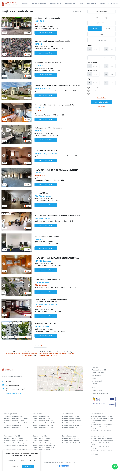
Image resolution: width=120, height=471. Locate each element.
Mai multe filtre (101, 98)
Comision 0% (93, 91)
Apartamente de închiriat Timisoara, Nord (15, 449)
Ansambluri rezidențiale (39, 3)
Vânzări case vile (38, 414)
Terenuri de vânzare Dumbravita (71, 418)
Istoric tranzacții (91, 3)
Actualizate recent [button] (101, 11)
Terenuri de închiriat (69, 436)
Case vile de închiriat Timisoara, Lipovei (44, 445)
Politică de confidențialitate (100, 393)
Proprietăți (25, 3)
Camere (89, 54)
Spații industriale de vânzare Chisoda (101, 430)
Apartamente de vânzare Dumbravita (14, 420)
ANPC (94, 388)
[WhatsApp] (115, 467)
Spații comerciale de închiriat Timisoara (102, 440)
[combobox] (101, 23)
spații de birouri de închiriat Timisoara (47, 355)
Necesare (13, 460)
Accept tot (28, 466)
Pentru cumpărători (55, 3)
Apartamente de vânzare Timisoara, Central (16, 423)
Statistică (22, 460)
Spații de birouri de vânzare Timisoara (101, 416)
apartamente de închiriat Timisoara (16, 353)
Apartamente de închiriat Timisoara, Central (16, 440)
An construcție (92, 70)
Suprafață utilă (92, 62)
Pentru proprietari (70, 3)
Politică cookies (97, 391)
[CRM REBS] (64, 466)
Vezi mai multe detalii (45, 32)
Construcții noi (93, 88)
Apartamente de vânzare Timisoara (14, 416)
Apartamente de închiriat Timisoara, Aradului (16, 443)
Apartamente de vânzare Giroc (12, 425)
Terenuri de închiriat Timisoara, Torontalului (74, 443)
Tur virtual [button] (20, 337)
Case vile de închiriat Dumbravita (42, 440)
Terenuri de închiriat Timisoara (70, 440)
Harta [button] (28, 32)
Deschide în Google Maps (13, 393)
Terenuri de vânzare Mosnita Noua (71, 420)
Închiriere (108, 28)
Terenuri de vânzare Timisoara (70, 416)
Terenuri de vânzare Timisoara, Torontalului (74, 423)
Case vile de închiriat (40, 436)
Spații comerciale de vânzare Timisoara (102, 418)
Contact (102, 3)
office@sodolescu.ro (12, 385)
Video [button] (12, 337)
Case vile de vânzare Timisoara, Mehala (44, 425)
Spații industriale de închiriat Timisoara (101, 450)
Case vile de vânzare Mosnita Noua (43, 420)
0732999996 (114, 3)
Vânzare (94, 28)
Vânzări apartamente (11, 414)
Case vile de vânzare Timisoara (42, 416)
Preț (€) (89, 45)
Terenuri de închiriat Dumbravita (71, 438)
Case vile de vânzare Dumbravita (42, 418)
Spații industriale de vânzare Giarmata (101, 424)
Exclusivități (92, 94)
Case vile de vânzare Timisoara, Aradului (44, 423)
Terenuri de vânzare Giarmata (70, 427)
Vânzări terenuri (67, 414)
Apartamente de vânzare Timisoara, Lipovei (16, 427)
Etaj (88, 79)
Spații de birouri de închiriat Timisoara (101, 438)
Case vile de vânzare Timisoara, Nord (43, 427)
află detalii (26, 453)
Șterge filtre (101, 106)
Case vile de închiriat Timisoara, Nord (43, 447)
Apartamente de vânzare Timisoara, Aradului (16, 418)
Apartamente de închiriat (12, 436)
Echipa (81, 3)
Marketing (32, 460)
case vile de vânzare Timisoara (58, 353)
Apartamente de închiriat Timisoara (13, 438)
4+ (111, 57)
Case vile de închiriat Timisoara (41, 438)
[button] (3, 25)
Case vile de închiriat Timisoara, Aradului (44, 443)
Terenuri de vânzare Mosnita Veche (72, 425)
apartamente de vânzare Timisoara (37, 353)
